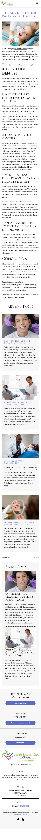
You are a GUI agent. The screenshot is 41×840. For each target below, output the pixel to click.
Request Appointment (20, 723)
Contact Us (20, 743)
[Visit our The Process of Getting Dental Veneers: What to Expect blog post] (20, 507)
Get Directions (20, 703)
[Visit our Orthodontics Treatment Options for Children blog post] (20, 326)
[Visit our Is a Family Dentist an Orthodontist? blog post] (20, 446)
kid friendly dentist (20, 49)
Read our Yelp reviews (16, 297)
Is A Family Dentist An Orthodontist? (14, 462)
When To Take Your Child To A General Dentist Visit (19, 403)
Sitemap (25, 814)
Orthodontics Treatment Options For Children (17, 342)
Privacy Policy (18, 814)
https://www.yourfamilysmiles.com (14, 285)
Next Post (35, 557)
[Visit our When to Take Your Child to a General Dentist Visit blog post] (20, 387)
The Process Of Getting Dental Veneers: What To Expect (19, 523)
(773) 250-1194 (26, 287)
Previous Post (6, 557)
